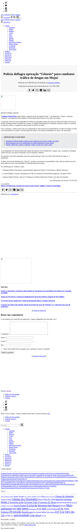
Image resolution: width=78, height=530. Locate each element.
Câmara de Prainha (50, 496)
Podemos (5, 512)
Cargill (29, 496)
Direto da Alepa (43, 477)
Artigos (50, 473)
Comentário (5, 334)
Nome (3, 337)
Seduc (43, 512)
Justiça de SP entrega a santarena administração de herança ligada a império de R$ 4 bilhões (32, 297)
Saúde (25, 486)
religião (17, 511)
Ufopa (27, 488)
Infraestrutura (16, 481)
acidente (3, 473)
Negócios (8, 60)
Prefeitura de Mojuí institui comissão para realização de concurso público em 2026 (32, 141)
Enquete (8, 479)
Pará (16, 484)
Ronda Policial (60, 484)
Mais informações (30, 525)
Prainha (53, 484)
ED (49, 413)
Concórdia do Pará (50, 475)
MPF (19, 508)
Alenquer (12, 27)
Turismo (22, 488)
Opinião (6, 484)
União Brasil (35, 515)
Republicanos (27, 512)
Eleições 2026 (49, 499)
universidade (21, 515)
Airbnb (2, 496)
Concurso (59, 475)
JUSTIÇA (8, 53)
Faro (10, 35)
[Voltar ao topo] (2, 518)
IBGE (69, 502)
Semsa (52, 512)
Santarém (7, 486)
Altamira (21, 473)
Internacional (24, 481)
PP (10, 512)
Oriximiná (12, 46)
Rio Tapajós (37, 512)
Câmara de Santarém (64, 496)
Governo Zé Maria (47, 502)
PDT (44, 508)
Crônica (16, 477)
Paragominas (32, 509)
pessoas (24, 484)
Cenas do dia (27, 475)
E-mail (3, 341)
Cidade (7, 26)
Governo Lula (16, 502)
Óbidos (11, 40)
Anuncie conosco (10, 396)
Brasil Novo (9, 475)
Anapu (15, 496)
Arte (47, 473)
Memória (65, 481)
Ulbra (12, 515)
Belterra (11, 31)
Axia (25, 496)
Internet (30, 481)
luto (50, 505)
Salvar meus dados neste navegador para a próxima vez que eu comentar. (26, 349)
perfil (49, 509)
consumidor (65, 475)
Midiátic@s (72, 481)
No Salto (46, 482)
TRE (72, 512)
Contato (7, 398)
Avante (21, 496)
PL (62, 508)
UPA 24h (43, 515)
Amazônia (27, 473)
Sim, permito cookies (7, 528)
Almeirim (15, 473)
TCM (61, 512)
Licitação (32, 505)
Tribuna (17, 488)
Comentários (40, 475)
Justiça (52, 481)
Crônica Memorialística (26, 477)
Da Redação (14, 194)
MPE (14, 509)
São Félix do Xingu (16, 486)
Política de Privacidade (12, 394)
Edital (61, 477)
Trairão (8, 488)
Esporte (7, 62)
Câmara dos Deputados (25, 499)
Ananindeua (34, 473)
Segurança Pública (54, 83)
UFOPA (7, 515)
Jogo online (10, 506)
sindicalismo (42, 486)
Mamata (60, 481)
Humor (9, 481)
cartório (38, 496)
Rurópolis (12, 48)
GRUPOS (6, 17)
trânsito (12, 488)
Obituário (56, 482)
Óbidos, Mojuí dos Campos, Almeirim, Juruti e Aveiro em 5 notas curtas (29, 145)
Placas (29, 484)
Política (7, 51)
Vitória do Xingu (44, 488)
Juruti (10, 37)
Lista (55, 481)
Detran (40, 499)
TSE (3, 515)
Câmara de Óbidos (6, 499)
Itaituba (11, 38)
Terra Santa (12, 49)
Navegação (33, 482)
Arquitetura (42, 473)
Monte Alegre (13, 44)
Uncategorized (34, 488)
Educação (8, 58)
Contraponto (10, 477)
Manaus (56, 505)
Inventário (3, 506)
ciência (43, 496)
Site (2, 345)
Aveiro (55, 473)
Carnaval (33, 496)
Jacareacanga (42, 481)
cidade (33, 475)
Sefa (48, 512)
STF (57, 512)
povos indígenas (45, 484)
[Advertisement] (39, 240)
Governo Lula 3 (31, 502)
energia (59, 499)
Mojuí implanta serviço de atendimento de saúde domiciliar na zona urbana (30, 143)
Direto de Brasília (54, 477)
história (59, 502)
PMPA (66, 509)
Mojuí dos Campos (15, 42)
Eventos (18, 479)
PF (59, 508)
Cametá (20, 475)
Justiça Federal (20, 505)
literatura (42, 505)
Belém (11, 29)
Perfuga (54, 509)
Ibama (64, 502)
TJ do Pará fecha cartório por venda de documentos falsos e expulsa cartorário (28, 301)
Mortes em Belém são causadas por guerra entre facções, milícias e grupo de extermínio (31, 186)
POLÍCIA (8, 55)
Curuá (11, 33)
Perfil (20, 484)
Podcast (33, 484)
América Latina (9, 496)
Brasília (15, 475)
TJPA (67, 512)
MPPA (25, 508)
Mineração (8, 57)
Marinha (63, 506)
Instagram (74, 502)
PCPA (39, 509)
